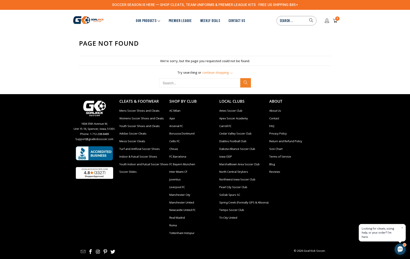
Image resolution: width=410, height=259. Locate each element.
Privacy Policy (278, 133)
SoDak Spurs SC (229, 195)
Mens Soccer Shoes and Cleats (139, 111)
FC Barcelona (177, 156)
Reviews (274, 172)
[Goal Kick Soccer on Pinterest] (105, 251)
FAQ (271, 126)
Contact (274, 118)
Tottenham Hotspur (182, 233)
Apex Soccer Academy (233, 118)
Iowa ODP (225, 156)
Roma (173, 225)
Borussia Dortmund (182, 133)
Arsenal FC (176, 126)
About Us (275, 111)
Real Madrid (177, 217)
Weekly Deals (210, 21)
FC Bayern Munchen (182, 164)
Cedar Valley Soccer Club (235, 133)
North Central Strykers (233, 172)
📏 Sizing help (333, 227)
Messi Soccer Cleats (132, 141)
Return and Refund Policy (285, 141)
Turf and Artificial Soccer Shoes (139, 149)
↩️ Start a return (366, 217)
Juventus (175, 179)
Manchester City (179, 195)
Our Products (146, 21)
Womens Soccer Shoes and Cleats (141, 118)
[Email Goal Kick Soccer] (83, 251)
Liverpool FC (177, 187)
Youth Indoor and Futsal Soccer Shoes (143, 164)
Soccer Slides (128, 172)
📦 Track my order (336, 217)
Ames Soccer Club (230, 111)
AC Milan (174, 111)
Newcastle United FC (182, 210)
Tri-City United (228, 217)
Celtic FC (174, 141)
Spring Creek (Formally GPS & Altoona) (243, 202)
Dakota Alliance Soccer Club (237, 149)
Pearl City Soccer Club (233, 187)
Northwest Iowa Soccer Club (237, 179)
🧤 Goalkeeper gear (363, 208)
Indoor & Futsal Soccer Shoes (138, 156)
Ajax (172, 118)
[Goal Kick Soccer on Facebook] (91, 251)
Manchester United (181, 202)
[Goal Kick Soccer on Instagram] (98, 251)
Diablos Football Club (232, 141)
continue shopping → (217, 72)
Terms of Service (280, 156)
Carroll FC (225, 126)
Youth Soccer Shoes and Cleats (139, 126)
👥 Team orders (360, 227)
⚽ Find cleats (334, 208)
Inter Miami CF (178, 172)
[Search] (311, 20)
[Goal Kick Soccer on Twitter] (113, 251)
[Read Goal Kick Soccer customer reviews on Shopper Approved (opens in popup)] (94, 173)
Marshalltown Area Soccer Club (239, 164)
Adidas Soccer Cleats (132, 133)
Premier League (180, 21)
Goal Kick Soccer (314, 251)
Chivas (173, 149)
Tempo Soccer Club (231, 210)
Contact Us (236, 21)
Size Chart (276, 149)
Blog (272, 164)
